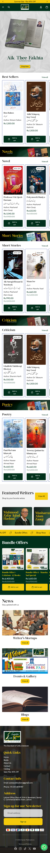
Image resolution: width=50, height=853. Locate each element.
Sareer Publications (27, 840)
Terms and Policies (25, 844)
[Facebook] (15, 848)
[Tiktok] (25, 848)
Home (6, 757)
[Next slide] (45, 112)
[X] (29, 848)
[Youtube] (34, 848)
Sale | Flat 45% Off (11, 772)
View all (45, 77)
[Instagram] (20, 848)
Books (6, 760)
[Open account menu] (41, 7)
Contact (7, 766)
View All (41, 496)
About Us (7, 763)
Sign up (23, 821)
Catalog (7, 769)
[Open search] (9, 7)
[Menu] (3, 7)
